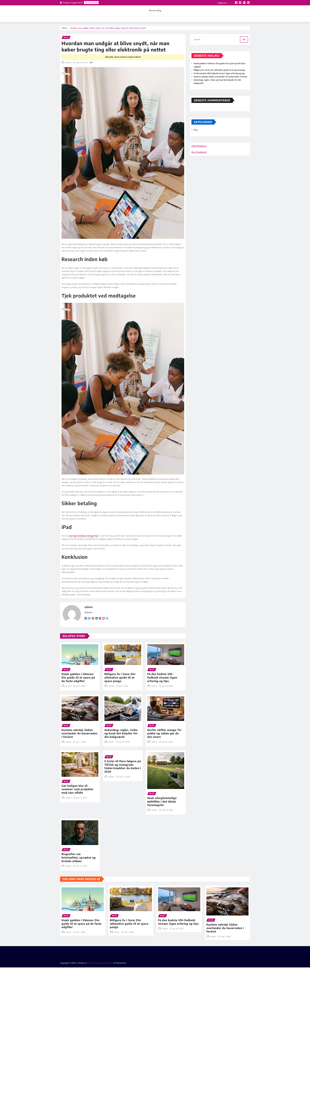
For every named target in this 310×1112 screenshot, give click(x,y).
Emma (68, 686)
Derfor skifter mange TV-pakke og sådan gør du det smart (164, 733)
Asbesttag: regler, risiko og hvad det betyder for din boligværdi (121, 733)
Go (244, 39)
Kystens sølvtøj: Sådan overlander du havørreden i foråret (79, 733)
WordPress (92, 963)
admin (68, 62)
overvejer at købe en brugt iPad (83, 535)
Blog (196, 129)
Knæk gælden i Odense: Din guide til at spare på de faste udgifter (78, 677)
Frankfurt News (106, 963)
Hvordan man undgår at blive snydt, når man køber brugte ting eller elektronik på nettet (108, 28)
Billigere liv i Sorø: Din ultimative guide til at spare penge (119, 677)
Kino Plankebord (199, 152)
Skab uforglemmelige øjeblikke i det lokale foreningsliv (162, 801)
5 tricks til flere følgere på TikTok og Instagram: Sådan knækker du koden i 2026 (122, 766)
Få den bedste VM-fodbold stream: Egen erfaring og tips (162, 677)
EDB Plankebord (198, 146)
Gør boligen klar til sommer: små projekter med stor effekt (77, 789)
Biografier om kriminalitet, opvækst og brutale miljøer (79, 857)
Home (64, 28)
